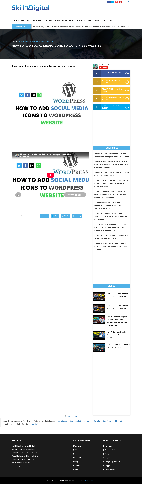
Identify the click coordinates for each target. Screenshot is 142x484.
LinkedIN (66, 216)
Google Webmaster (111, 454)
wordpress (108, 446)
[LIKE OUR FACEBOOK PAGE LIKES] (97, 73)
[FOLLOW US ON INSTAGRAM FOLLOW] (97, 90)
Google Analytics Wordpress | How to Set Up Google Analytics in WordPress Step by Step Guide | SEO (111, 194)
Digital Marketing (110, 450)
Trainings (36, 21)
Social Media (61, 21)
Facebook (44, 216)
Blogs (72, 21)
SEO (45, 21)
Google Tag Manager (112, 462)
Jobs (89, 21)
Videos (96, 21)
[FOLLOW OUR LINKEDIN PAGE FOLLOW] (97, 99)
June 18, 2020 (36, 424)
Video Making (109, 470)
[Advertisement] (91, 10)
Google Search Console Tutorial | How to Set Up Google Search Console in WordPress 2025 (111, 183)
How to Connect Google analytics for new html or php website (117, 335)
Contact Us (107, 21)
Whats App (77, 216)
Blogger (107, 466)
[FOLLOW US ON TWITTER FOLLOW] (97, 82)
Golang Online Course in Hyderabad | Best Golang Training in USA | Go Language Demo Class (110, 205)
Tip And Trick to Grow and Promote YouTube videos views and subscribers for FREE (110, 246)
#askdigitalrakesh (81, 421)
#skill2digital (94, 421)
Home (16, 21)
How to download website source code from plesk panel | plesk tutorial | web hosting (111, 216)
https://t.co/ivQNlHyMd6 (111, 421)
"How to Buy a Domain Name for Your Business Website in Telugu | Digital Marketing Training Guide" (111, 227)
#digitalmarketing (65, 421)
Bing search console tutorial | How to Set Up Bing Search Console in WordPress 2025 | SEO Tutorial (80, 27)
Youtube (81, 21)
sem (51, 21)
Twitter (55, 216)
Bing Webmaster (110, 458)
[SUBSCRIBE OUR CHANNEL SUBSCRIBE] (97, 107)
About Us (25, 21)
